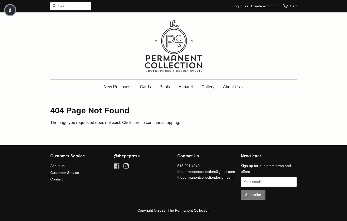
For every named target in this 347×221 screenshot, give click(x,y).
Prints (165, 87)
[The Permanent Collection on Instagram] (126, 167)
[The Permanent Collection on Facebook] (117, 167)
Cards (145, 87)
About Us (232, 87)
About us (57, 166)
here (136, 122)
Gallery (207, 87)
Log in (238, 6)
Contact (56, 179)
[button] (10, 10)
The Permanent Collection (189, 210)
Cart (293, 6)
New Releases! (117, 87)
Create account (263, 6)
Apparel (186, 87)
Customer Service (64, 173)
